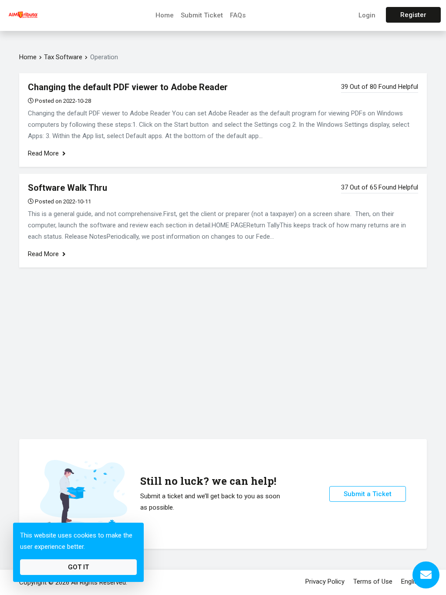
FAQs (238, 15)
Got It (78, 567)
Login (366, 15)
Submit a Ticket (368, 494)
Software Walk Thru (67, 188)
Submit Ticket (202, 15)
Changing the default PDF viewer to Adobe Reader (128, 87)
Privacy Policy (325, 581)
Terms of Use (372, 581)
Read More (44, 153)
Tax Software (63, 57)
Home (164, 15)
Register (413, 15)
